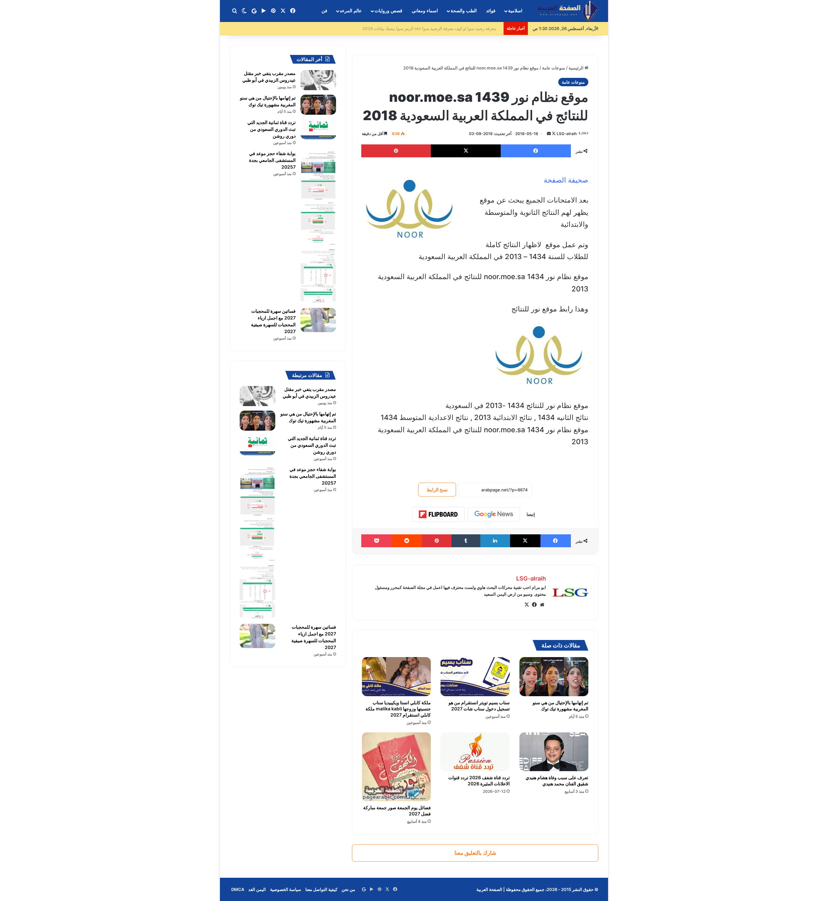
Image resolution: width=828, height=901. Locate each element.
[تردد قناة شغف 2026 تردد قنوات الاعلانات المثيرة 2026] (475, 751)
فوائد (491, 10)
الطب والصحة (464, 10)
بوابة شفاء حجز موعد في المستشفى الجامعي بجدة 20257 (272, 160)
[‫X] (526, 605)
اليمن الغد (257, 889)
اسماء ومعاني (425, 10)
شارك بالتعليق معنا (475, 853)
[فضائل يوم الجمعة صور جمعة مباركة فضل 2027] (396, 766)
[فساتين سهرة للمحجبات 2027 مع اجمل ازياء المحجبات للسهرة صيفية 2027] (318, 320)
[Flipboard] (438, 514)
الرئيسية (576, 67)
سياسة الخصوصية (285, 889)
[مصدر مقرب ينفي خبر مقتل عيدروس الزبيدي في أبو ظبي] (318, 80)
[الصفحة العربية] (568, 11)
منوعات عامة (553, 67)
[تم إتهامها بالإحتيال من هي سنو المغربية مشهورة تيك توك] (553, 676)
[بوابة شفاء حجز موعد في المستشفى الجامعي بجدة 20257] (318, 226)
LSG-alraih (567, 133)
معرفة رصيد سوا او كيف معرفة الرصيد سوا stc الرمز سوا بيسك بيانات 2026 (433, 28)
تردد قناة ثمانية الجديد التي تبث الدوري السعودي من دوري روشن (271, 129)
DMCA (237, 889)
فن (324, 10)
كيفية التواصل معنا (321, 889)
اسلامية (515, 10)
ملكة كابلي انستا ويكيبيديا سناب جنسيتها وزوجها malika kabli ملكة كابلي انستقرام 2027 (398, 709)
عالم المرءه (351, 10)
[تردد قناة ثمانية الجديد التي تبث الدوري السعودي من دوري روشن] (318, 129)
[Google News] (494, 514)
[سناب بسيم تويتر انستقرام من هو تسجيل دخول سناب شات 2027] (475, 676)
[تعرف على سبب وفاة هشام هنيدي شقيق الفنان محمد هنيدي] (553, 751)
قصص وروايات (388, 10)
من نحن (348, 889)
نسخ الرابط (437, 489)
